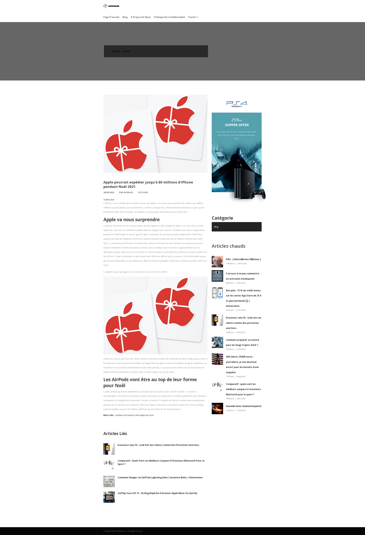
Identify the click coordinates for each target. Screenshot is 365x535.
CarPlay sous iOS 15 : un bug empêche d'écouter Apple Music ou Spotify (157, 493)
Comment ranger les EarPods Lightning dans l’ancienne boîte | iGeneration (160, 477)
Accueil (116, 51)
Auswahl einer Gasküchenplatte (243, 406)
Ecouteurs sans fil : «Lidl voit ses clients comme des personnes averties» (158, 445)
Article (127, 51)
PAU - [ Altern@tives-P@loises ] (243, 259)
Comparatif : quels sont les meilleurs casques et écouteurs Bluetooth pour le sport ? (161, 462)
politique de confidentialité (169, 17)
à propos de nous (141, 17)
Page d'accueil (111, 17)
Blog (125, 17)
